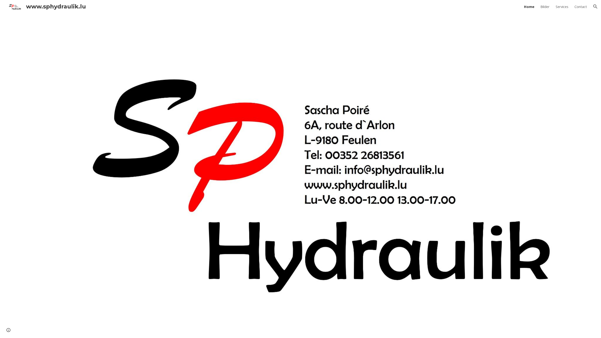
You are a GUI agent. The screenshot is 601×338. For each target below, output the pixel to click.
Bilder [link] (545, 6)
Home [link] (529, 6)
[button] (595, 6)
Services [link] (562, 6)
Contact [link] (580, 6)
